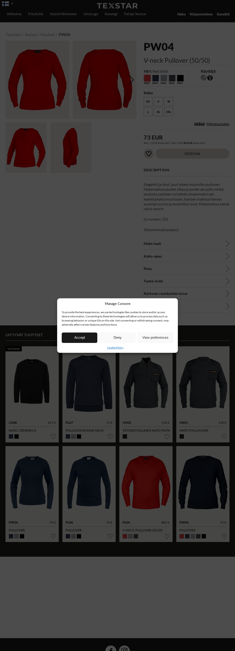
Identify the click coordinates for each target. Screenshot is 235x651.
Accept (79, 337)
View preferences (155, 337)
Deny (118, 337)
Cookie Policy (115, 347)
